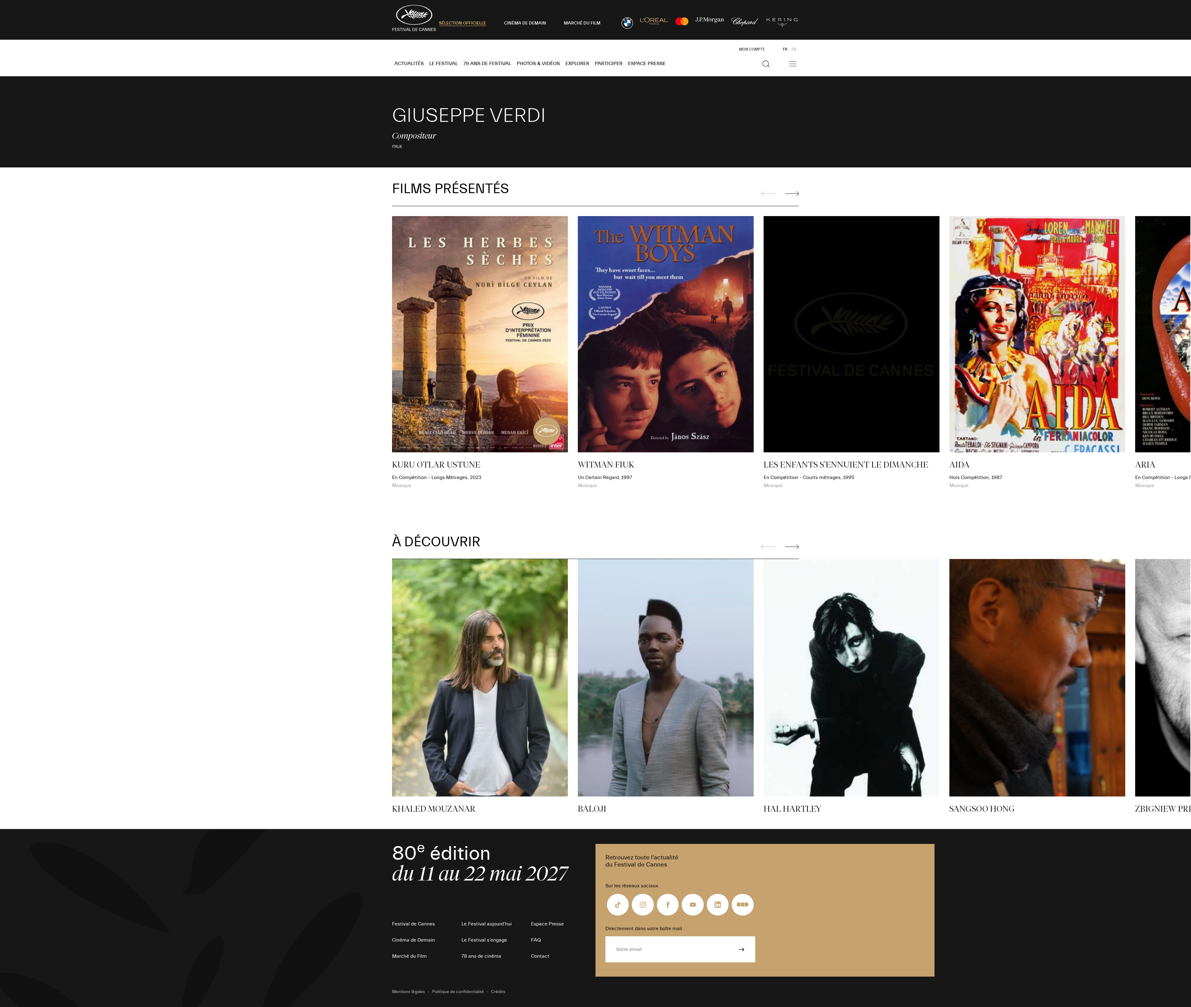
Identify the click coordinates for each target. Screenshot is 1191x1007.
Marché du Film (409, 956)
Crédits (498, 991)
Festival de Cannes (413, 924)
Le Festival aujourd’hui (487, 924)
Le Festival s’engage (484, 940)
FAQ (536, 940)
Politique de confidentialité (458, 991)
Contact (540, 956)
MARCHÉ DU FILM (582, 23)
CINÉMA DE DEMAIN (525, 23)
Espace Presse (647, 63)
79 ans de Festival (487, 63)
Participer (608, 63)
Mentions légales (408, 991)
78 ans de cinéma (481, 956)
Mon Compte (752, 49)
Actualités (409, 63)
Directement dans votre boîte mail (643, 928)
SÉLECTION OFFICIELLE (462, 23)
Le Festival (443, 63)
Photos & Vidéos (538, 63)
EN (794, 49)
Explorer (577, 63)
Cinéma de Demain (413, 940)
